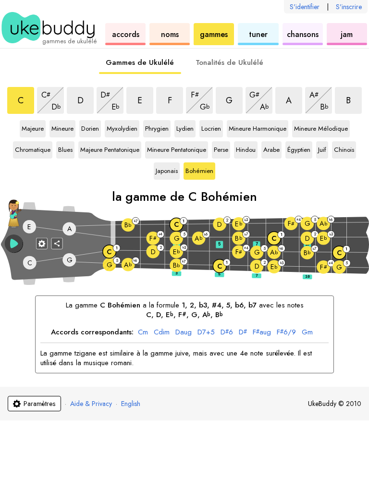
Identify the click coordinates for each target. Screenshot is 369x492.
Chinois (344, 150)
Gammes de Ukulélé (140, 62)
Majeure (33, 128)
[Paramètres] (42, 243)
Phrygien (157, 128)
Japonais (167, 171)
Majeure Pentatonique (109, 150)
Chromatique (32, 150)
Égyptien (298, 150)
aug (183, 332)
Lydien (186, 128)
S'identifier (305, 7)
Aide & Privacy (91, 403)
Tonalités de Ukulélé (229, 62)
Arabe (272, 150)
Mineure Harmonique (257, 128)
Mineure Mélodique (321, 128)
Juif (323, 150)
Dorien (91, 128)
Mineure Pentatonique (176, 150)
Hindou (246, 150)
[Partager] (57, 243)
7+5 (206, 332)
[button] (14, 243)
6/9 (286, 332)
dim (162, 332)
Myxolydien (122, 128)
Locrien (211, 128)
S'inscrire (349, 7)
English (130, 403)
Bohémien (199, 171)
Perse (222, 150)
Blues (66, 150)
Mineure (62, 128)
